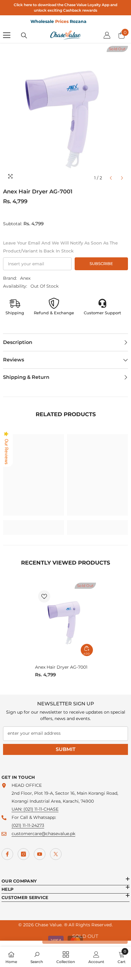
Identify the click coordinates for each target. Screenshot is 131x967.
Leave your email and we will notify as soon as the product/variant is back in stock (60, 247)
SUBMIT (66, 749)
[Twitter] (56, 854)
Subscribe (101, 263)
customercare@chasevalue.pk (43, 833)
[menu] (6, 35)
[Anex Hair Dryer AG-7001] (65, 621)
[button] (110, 178)
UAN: (17, 809)
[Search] (24, 35)
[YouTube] (39, 854)
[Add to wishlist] (44, 596)
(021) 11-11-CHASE (40, 809)
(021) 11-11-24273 (28, 825)
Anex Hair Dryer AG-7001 (61, 667)
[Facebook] (7, 854)
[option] (65, 115)
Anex (25, 278)
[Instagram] (23, 854)
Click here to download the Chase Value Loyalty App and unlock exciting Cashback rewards (65, 7)
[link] (33, 523)
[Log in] (107, 35)
